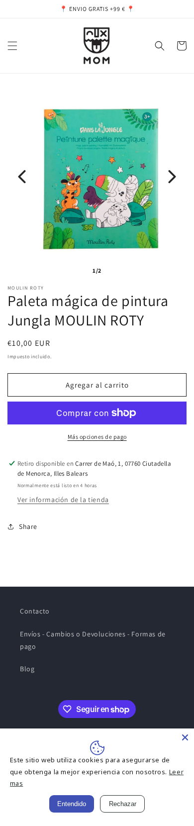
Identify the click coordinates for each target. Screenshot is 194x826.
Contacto (35, 611)
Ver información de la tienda (63, 499)
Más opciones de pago (97, 436)
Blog (27, 668)
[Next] (172, 177)
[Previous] (21, 177)
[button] (12, 46)
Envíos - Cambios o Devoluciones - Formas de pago (93, 640)
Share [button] (28, 526)
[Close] (185, 737)
